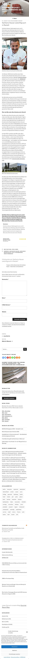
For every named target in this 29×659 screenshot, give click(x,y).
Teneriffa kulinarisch (9, 525)
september (18, 509)
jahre (16, 497)
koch (4, 499)
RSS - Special (5, 421)
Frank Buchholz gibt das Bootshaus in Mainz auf (13, 438)
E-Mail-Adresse (6, 305)
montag (4, 504)
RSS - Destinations (6, 414)
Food (13, 249)
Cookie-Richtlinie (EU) (7, 552)
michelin (24, 502)
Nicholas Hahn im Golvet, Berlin (14, 481)
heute (21, 494)
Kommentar (5, 279)
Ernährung (4, 627)
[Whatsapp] (12, 358)
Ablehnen (14, 650)
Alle (3, 616)
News (16, 249)
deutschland (6, 491)
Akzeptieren (14, 646)
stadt (9, 512)
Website (4, 311)
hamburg (6, 251)
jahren (21, 497)
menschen (17, 502)
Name (4, 298)
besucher (9, 489)
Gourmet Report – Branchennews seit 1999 (12, 10)
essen (16, 491)
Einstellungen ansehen (14, 654)
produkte (5, 507)
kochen (8, 499)
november (10, 504)
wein (23, 512)
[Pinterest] (8, 358)
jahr (13, 497)
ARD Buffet (22, 79)
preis (21, 504)
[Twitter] (5, 358)
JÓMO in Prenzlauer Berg (8, 578)
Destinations (7, 249)
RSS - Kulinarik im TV (7, 416)
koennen (14, 499)
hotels (8, 497)
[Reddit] (10, 358)
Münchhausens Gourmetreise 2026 (10, 431)
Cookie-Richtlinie (7, 657)
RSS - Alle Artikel (6, 411)
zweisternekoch (8, 253)
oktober (17, 504)
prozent (11, 507)
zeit (17, 514)
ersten (12, 491)
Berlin (3, 621)
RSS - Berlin (5, 417)
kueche (20, 499)
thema (18, 512)
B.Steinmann (5, 619)
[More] (19, 358)
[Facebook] (3, 358)
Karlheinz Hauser (22, 77)
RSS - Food (4, 412)
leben (11, 502)
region (15, 507)
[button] (27, 632)
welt (8, 514)
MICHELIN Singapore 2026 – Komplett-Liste (12, 428)
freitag (4, 494)
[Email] (15, 358)
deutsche (16, 489)
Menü (15, 18)
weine (4, 514)
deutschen (22, 489)
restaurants (5, 509)
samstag (12, 509)
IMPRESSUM (22, 657)
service (4, 512)
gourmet (10, 494)
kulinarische (6, 502)
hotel (4, 497)
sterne (13, 512)
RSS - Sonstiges (6, 419)
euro (21, 491)
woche (12, 514)
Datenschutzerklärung (15, 657)
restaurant (21, 507)
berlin (4, 489)
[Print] (17, 358)
